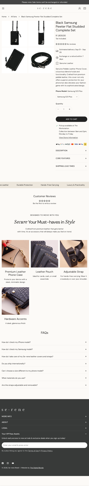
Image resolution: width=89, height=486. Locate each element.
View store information (68, 138)
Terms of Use (33, 451)
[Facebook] (2, 463)
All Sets (14, 16)
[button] (84, 8)
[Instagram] (7, 463)
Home (4, 16)
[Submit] (84, 445)
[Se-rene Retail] (44, 8)
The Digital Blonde (37, 468)
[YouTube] (12, 463)
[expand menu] (3, 8)
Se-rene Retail (13, 468)
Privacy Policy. (47, 451)
